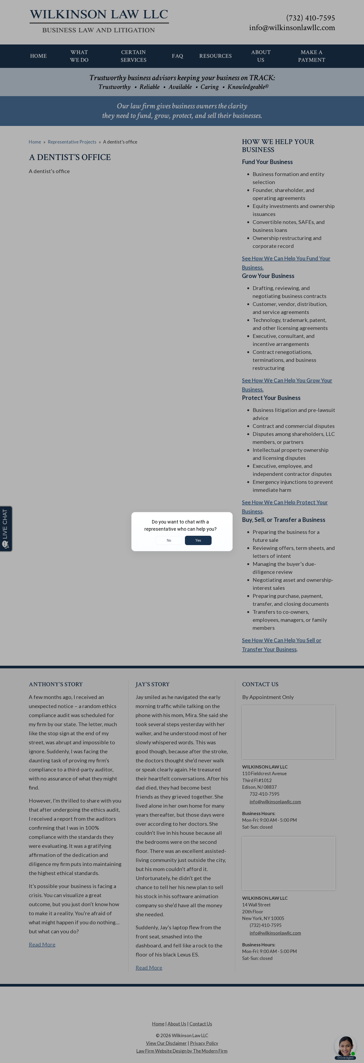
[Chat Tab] (182, 531)
